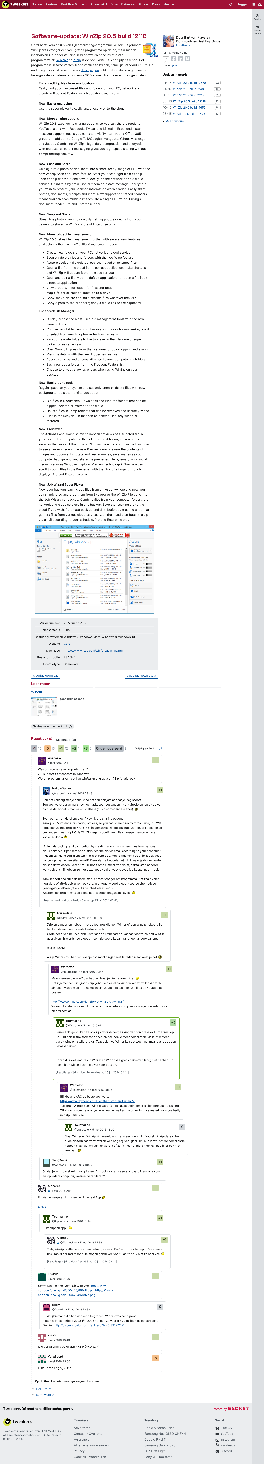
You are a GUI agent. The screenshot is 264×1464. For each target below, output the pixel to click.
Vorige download (47, 675)
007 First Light (155, 1451)
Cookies (80, 1457)
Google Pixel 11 (155, 1439)
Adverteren (82, 1428)
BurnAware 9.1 (45, 1395)
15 (166, 59)
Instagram (228, 1439)
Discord (226, 1451)
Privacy (79, 1451)
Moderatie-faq (66, 739)
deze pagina (90, 70)
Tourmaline (64, 913)
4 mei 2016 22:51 (59, 762)
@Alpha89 (58, 1221)
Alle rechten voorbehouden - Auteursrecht (32, 1435)
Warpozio (54, 758)
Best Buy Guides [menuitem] (73, 4)
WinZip (36, 692)
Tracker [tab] (257, 19)
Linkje (42, 1206)
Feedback (183, 45)
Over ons (95, 1434)
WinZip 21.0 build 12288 (189, 95)
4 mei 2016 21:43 (62, 1190)
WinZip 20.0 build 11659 (189, 107)
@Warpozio (59, 793)
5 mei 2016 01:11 (94, 1025)
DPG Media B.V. (51, 1431)
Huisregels (81, 1439)
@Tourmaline (69, 971)
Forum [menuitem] (144, 4)
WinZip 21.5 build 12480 (189, 89)
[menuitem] (231, 4)
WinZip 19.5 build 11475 (189, 114)
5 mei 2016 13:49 (59, 1340)
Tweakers (9, 1431)
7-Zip (77, 60)
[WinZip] (44, 707)
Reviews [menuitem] (51, 4)
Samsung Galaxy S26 (159, 1445)
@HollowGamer (66, 918)
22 (217, 82)
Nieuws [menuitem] (37, 4)
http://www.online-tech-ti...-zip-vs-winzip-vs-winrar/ (87, 1001)
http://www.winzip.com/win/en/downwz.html (94, 650)
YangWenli (59, 1160)
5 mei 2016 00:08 (90, 918)
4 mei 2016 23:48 (81, 793)
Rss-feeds (228, 1445)
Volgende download (140, 675)
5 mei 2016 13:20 (103, 1129)
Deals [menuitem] (156, 4)
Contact (80, 1434)
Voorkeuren (97, 1457)
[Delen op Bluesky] (187, 58)
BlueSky (226, 1428)
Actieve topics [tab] (257, 32)
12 (217, 113)
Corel (67, 643)
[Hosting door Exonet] (231, 1409)
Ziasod (52, 1335)
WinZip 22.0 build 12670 (189, 83)
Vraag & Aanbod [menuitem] (123, 4)
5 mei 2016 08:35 (101, 1089)
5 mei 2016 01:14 (80, 1221)
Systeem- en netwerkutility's (52, 726)
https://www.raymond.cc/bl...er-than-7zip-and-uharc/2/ (97, 1101)
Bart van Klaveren (197, 37)
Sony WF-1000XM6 (158, 1457)
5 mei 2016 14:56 (91, 1242)
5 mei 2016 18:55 (81, 1164)
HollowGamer (61, 788)
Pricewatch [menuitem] (99, 4)
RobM (56, 1305)
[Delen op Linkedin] (180, 58)
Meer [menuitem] (167, 4)
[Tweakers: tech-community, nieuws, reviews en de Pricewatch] (15, 4)
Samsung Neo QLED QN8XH (165, 1434)
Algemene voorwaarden (91, 1445)
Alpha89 (54, 1186)
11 (217, 95)
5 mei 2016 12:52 (79, 1309)
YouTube (227, 1434)
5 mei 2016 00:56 (92, 971)
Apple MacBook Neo (159, 1428)
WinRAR (62, 60)
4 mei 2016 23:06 (59, 1361)
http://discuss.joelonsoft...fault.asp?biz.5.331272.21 (90, 1325)
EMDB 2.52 (43, 1389)
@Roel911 (58, 1309)
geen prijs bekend (72, 699)
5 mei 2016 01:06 (59, 1278)
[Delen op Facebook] (173, 58)
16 (217, 107)
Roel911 (53, 1274)
